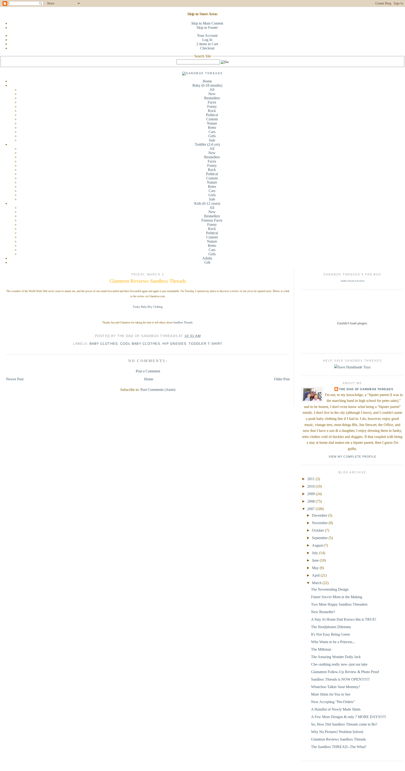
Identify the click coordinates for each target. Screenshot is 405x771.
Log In (207, 40)
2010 (311, 486)
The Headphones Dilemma (331, 627)
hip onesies (174, 343)
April (316, 575)
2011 (311, 479)
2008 (311, 501)
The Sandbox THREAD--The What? (338, 747)
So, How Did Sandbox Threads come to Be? (344, 724)
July (315, 553)
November (320, 523)
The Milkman (321, 649)
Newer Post (14, 379)
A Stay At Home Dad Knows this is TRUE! (343, 619)
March (317, 583)
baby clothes (104, 343)
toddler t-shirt (205, 343)
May (316, 568)
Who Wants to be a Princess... (333, 642)
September (320, 538)
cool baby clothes (140, 343)
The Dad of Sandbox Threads (366, 389)
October (318, 530)
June (316, 560)
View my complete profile (352, 456)
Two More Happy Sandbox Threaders (339, 604)
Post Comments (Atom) (157, 390)
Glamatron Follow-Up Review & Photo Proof (345, 672)
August (318, 545)
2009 (311, 494)
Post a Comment (148, 371)
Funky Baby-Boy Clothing (148, 306)
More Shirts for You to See (330, 694)
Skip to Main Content (207, 23)
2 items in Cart (207, 44)
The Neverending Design (330, 589)
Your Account (207, 35)
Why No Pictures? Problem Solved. (337, 732)
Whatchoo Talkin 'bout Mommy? (335, 687)
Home (207, 81)
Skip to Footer (207, 28)
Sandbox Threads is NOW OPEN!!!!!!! (340, 679)
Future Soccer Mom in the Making (336, 597)
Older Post (282, 379)
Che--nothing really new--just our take (339, 664)
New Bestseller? (323, 612)
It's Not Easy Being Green (330, 634)
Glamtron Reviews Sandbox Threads (147, 281)
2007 (311, 509)
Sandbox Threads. (183, 322)
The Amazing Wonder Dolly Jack (336, 657)
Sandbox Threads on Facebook (352, 281)
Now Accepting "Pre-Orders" (333, 702)
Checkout (207, 48)
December (320, 515)
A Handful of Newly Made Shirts (335, 709)
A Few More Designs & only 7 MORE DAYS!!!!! (348, 717)
